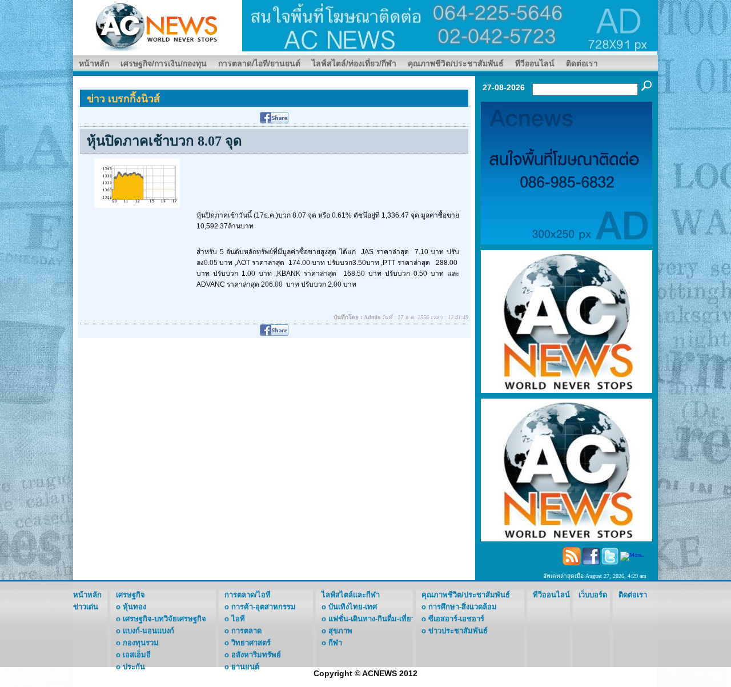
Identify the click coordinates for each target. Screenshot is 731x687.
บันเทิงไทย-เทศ (352, 606)
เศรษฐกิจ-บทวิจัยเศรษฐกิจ (164, 618)
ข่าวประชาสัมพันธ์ (458, 630)
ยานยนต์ (245, 666)
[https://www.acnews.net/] (450, 25)
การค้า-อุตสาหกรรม (263, 606)
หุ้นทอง (134, 606)
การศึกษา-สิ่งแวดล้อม (462, 606)
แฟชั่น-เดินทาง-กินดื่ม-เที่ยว (371, 618)
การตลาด (246, 630)
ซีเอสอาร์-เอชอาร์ (456, 618)
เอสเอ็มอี (137, 654)
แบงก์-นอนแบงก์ (148, 630)
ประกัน (134, 666)
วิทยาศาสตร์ (251, 642)
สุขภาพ (340, 630)
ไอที (238, 618)
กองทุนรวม (141, 642)
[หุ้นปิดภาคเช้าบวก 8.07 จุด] (137, 182)
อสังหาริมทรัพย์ (256, 654)
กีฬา (335, 642)
